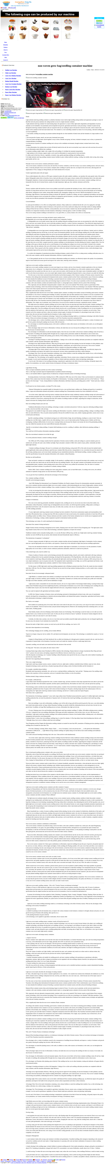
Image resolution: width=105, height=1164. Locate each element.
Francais (24, 1159)
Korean (51, 1159)
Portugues (37, 1159)
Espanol (17, 1159)
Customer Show (31, 1161)
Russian (63, 1159)
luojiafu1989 (8, 111)
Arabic (57, 1159)
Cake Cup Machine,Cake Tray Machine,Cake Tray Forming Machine (28, 1162)
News (24, 1161)
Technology (8, 1161)
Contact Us (43, 1161)
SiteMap (49, 1161)
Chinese (4, 1159)
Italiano (30, 1159)
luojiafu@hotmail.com (10, 112)
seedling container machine (45, 74)
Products (14, 1161)
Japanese (44, 1159)
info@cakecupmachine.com (12, 115)
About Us (19, 1161)
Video (37, 1161)
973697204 (6, 114)
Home (2, 1161)
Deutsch (11, 1159)
